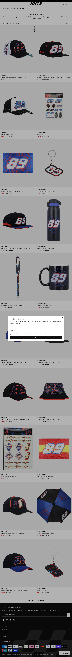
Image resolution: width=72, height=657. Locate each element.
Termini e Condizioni (21, 334)
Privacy (47, 334)
